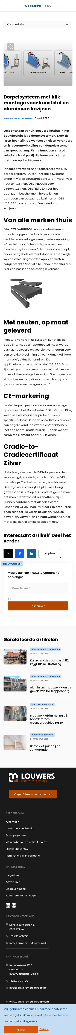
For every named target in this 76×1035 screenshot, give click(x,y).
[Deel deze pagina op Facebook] (19, 553)
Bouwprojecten (16, 835)
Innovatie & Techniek (18, 118)
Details (44, 1029)
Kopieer (50, 553)
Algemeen (12, 821)
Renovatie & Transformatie (23, 855)
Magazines (12, 875)
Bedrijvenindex (16, 888)
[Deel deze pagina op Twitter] (8, 553)
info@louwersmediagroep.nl (27, 943)
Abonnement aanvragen (21, 895)
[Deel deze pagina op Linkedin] (31, 553)
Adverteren (13, 882)
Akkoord (21, 1030)
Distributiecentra (17, 849)
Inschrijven (38, 606)
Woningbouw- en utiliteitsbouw (26, 842)
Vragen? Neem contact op (31, 794)
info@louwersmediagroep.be (28, 987)
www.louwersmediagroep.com (29, 1001)
